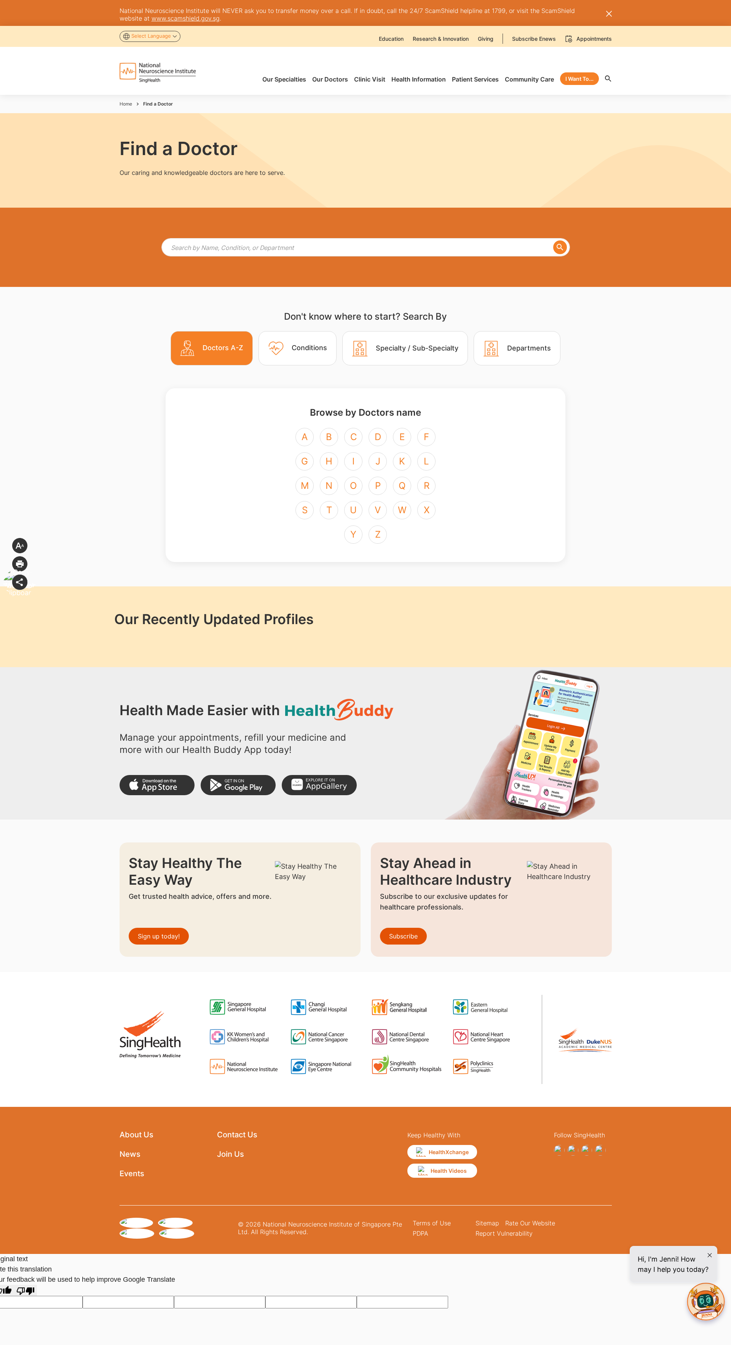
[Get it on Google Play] (238, 785)
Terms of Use (432, 1223)
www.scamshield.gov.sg (186, 18)
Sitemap (487, 1223)
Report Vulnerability (504, 1233)
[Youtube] (600, 1150)
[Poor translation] (25, 1290)
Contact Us (237, 1134)
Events (132, 1173)
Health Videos (449, 1170)
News (130, 1154)
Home (126, 104)
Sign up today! (159, 936)
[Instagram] (573, 1150)
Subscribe (403, 936)
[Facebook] (559, 1150)
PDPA (420, 1233)
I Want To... (579, 78)
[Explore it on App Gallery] (319, 785)
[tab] (212, 348)
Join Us (230, 1154)
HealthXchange (449, 1152)
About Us (136, 1134)
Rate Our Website (530, 1223)
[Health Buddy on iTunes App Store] (157, 785)
